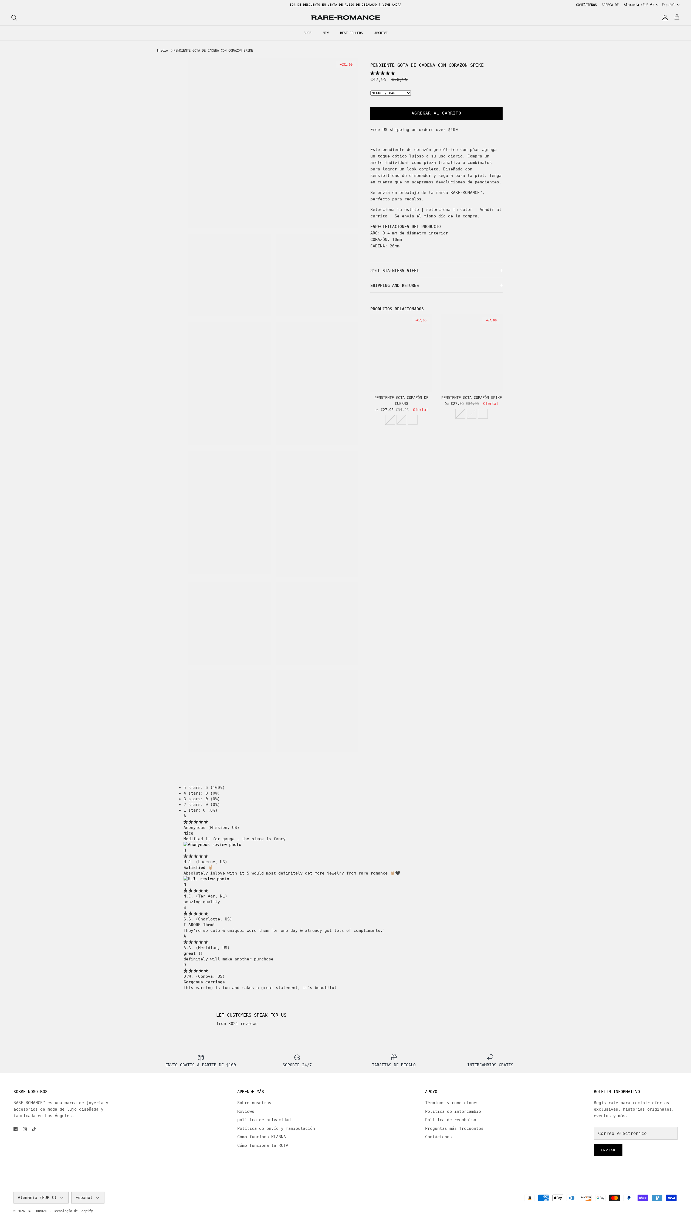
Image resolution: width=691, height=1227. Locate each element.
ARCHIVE (381, 33)
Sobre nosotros (254, 1102)
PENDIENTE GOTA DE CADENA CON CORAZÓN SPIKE (213, 50)
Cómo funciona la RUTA (262, 1145)
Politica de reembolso (450, 1119)
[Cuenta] (664, 17)
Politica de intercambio (453, 1111)
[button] (382, 73)
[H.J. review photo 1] (206, 878)
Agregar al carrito (436, 113)
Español (668, 5)
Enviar (608, 1150)
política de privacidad (264, 1119)
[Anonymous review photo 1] (212, 844)
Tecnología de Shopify (73, 1211)
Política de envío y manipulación (276, 1128)
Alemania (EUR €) (639, 5)
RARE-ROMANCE (38, 1211)
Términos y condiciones (452, 1102)
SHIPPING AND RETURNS (394, 285)
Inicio (162, 50)
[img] (196, 821)
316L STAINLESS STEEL (394, 270)
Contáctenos (438, 1136)
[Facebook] (15, 1129)
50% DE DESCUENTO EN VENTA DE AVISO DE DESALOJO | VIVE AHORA (345, 4)
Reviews (245, 1111)
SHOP (307, 33)
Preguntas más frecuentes (454, 1128)
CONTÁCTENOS (586, 5)
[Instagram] (25, 1129)
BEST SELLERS (351, 33)
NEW (325, 33)
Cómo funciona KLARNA (261, 1136)
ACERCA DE (610, 5)
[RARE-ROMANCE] (345, 17)
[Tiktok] (34, 1129)
